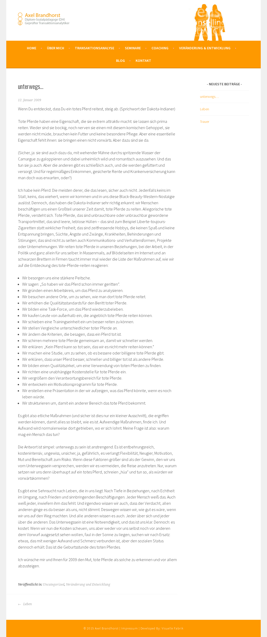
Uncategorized (53, 584)
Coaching (159, 48)
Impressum (129, 628)
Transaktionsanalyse (94, 48)
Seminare (133, 48)
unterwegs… (209, 96)
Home (31, 48)
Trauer (204, 121)
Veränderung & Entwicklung (204, 48)
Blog (120, 60)
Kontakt (143, 60)
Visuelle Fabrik (173, 628)
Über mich (55, 48)
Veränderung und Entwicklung (88, 584)
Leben (27, 604)
